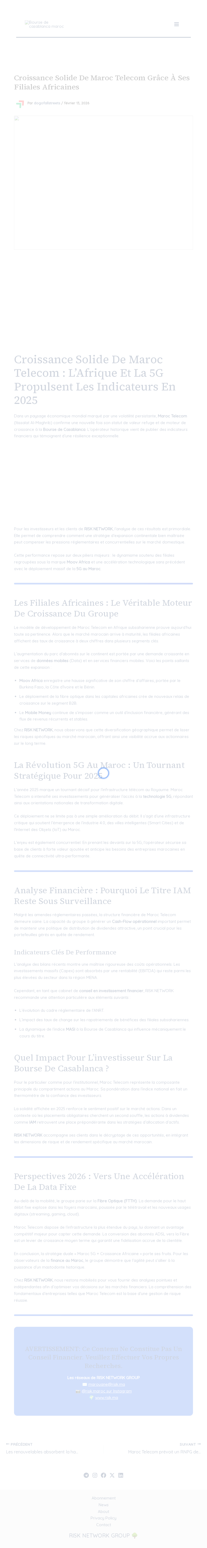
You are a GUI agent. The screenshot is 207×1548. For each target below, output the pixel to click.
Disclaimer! (176, 10)
